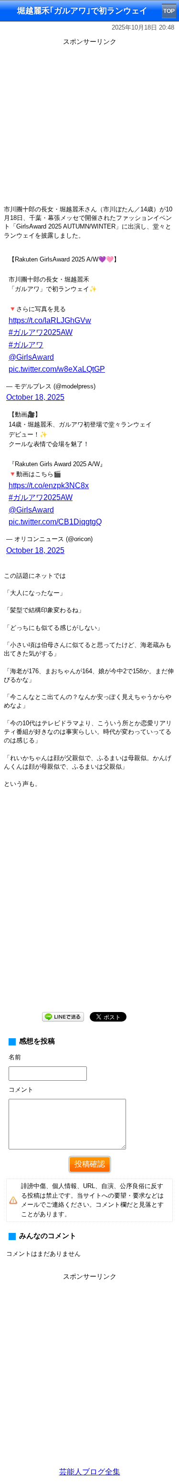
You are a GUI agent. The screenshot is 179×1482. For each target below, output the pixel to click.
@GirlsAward (31, 357)
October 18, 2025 (35, 397)
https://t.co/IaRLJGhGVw (50, 320)
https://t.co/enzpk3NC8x (49, 485)
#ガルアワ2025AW (41, 332)
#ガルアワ (26, 345)
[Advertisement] (89, 907)
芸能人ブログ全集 (89, 1472)
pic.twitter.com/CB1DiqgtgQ (55, 522)
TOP (169, 11)
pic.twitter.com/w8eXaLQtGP (57, 369)
